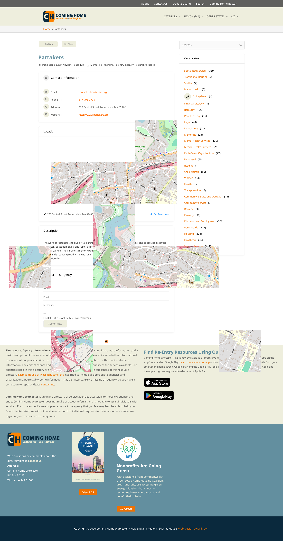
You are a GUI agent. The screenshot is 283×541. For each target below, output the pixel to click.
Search (200, 3)
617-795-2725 (87, 99)
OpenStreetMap (65, 318)
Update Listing (182, 3)
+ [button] (44, 313)
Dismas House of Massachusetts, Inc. (41, 374)
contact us (47, 384)
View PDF (88, 492)
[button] (178, 16)
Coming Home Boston (223, 3)
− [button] (45, 313)
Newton (67, 64)
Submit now (55, 323)
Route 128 (78, 64)
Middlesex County (52, 64)
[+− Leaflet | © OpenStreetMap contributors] (106, 174)
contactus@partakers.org (93, 92)
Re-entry (119, 64)
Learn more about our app (195, 362)
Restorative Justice (145, 64)
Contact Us (161, 3)
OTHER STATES (216, 16)
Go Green (126, 508)
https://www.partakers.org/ (94, 114)
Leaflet (47, 318)
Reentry (129, 64)
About (145, 3)
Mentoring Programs (101, 64)
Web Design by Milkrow (193, 528)
